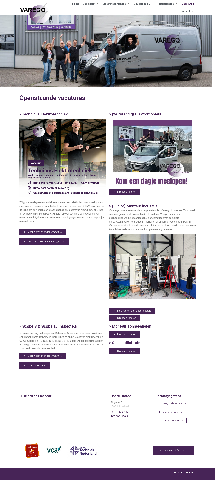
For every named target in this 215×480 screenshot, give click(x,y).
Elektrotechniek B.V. (114, 3)
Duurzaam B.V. (142, 3)
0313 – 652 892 (119, 412)
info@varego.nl (120, 415)
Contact (185, 11)
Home (75, 3)
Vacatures (188, 3)
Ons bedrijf (89, 3)
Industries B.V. (166, 3)
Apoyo (191, 472)
